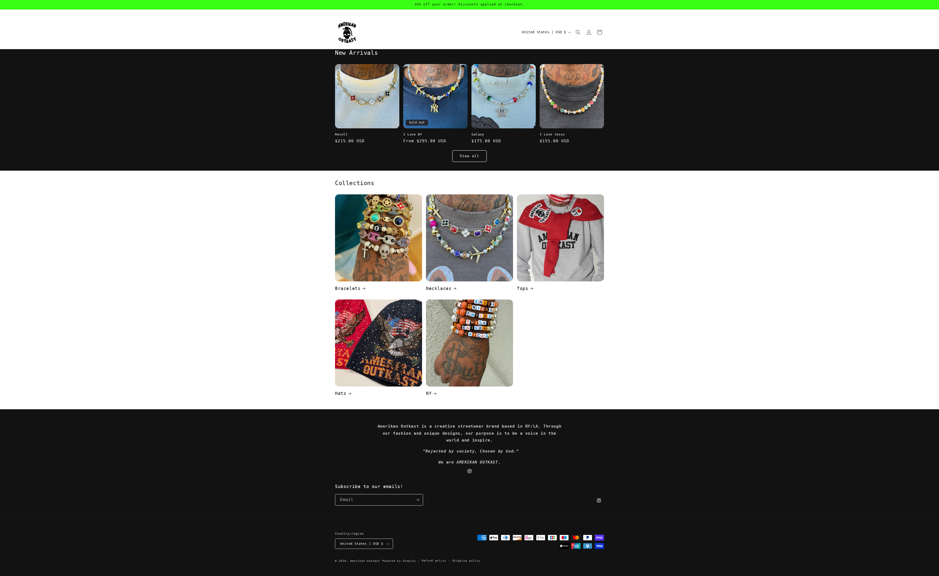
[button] (578, 32)
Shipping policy (466, 560)
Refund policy (434, 560)
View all (469, 156)
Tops (522, 288)
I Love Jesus (552, 134)
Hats (340, 393)
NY (429, 393)
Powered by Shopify (399, 561)
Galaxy (477, 134)
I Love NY (412, 134)
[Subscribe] (417, 500)
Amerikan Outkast (366, 561)
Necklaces (438, 288)
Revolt (341, 134)
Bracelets (347, 288)
